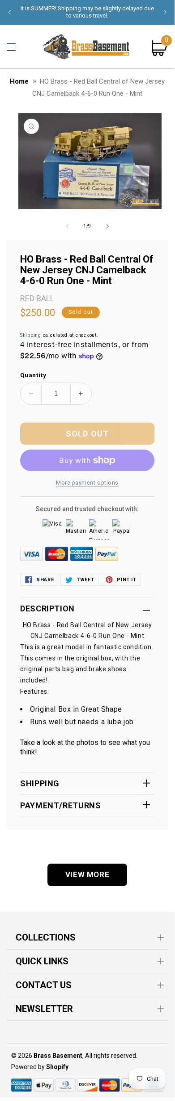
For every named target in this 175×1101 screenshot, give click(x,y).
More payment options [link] (87, 482)
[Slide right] (107, 226)
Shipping (30, 335)
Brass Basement (58, 1055)
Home (19, 81)
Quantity (33, 375)
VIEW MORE (87, 874)
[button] (11, 46)
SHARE (45, 580)
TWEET (85, 580)
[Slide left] (67, 226)
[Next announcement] (165, 12)
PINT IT (126, 580)
